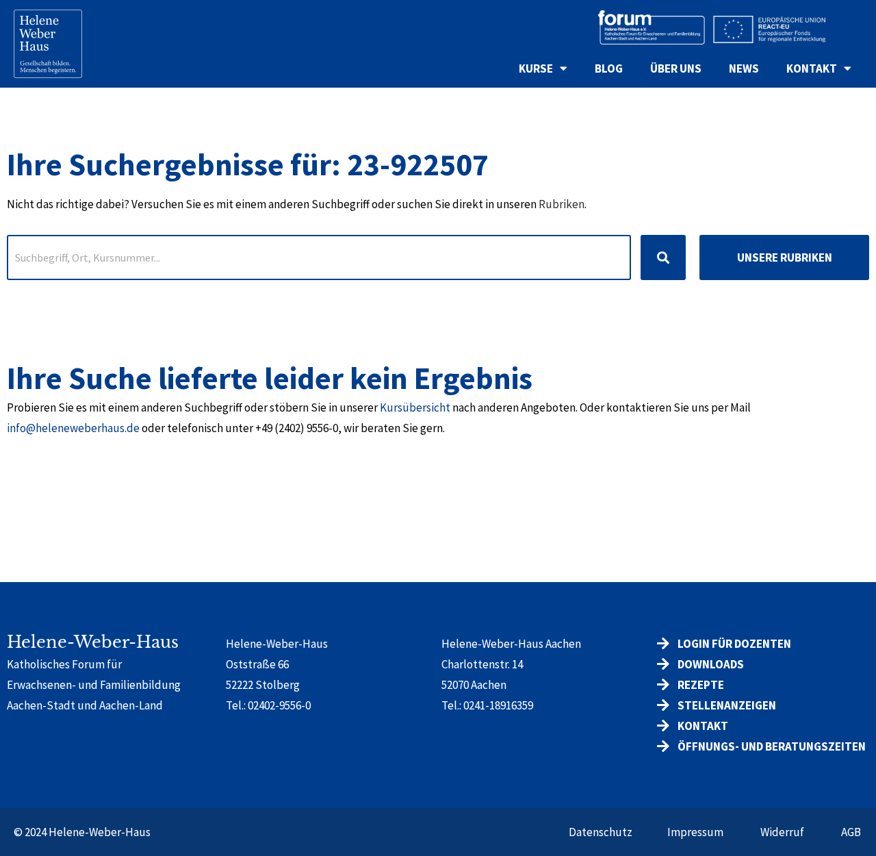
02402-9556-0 (279, 705)
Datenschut (598, 832)
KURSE (536, 68)
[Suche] (663, 257)
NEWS (744, 68)
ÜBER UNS (675, 68)
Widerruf (782, 832)
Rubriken (561, 204)
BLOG (609, 68)
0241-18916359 (498, 705)
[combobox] (319, 257)
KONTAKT (811, 68)
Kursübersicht (415, 407)
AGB (851, 832)
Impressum (695, 832)
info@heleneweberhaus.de (73, 428)
